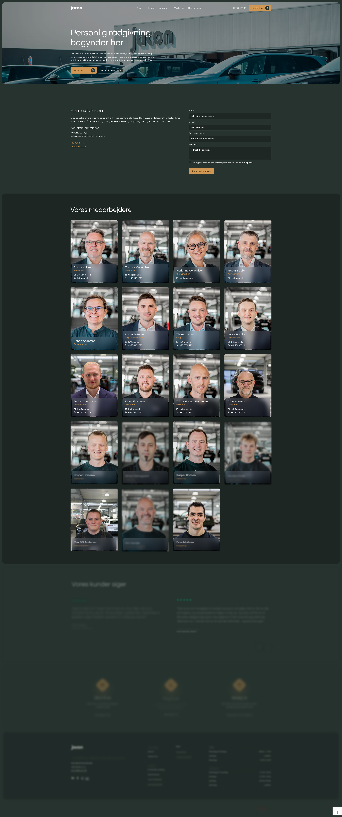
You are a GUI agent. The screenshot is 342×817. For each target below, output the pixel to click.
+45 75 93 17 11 (238, 8)
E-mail (192, 122)
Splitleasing (153, 773)
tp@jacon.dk (186, 409)
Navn (191, 111)
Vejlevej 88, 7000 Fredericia (240, 713)
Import (151, 750)
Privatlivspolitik (234, 809)
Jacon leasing (154, 778)
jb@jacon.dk (237, 342)
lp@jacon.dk (134, 342)
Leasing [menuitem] (163, 8)
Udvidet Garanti (184, 755)
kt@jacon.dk (134, 409)
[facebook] (77, 777)
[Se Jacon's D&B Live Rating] (263, 808)
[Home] (76, 8)
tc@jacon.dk (134, 275)
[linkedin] (72, 777)
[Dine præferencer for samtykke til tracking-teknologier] (337, 812)
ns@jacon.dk (237, 278)
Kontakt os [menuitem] (257, 8)
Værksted (152, 755)
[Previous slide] (259, 646)
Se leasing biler (155, 783)
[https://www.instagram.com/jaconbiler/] (81, 777)
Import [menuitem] (151, 8)
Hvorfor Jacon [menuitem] (195, 8)
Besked (193, 144)
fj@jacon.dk (82, 278)
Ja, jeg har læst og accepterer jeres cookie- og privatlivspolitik (222, 163)
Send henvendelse (201, 171)
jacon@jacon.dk (109, 70)
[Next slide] (268, 646)
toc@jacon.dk (84, 409)
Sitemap (248, 809)
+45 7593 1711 (84, 275)
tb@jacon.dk (186, 342)
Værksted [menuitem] (179, 8)
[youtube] (86, 777)
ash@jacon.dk (238, 409)
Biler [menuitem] (139, 8)
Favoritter (181, 750)
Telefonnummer (197, 133)
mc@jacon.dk (186, 278)
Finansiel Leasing (156, 769)
